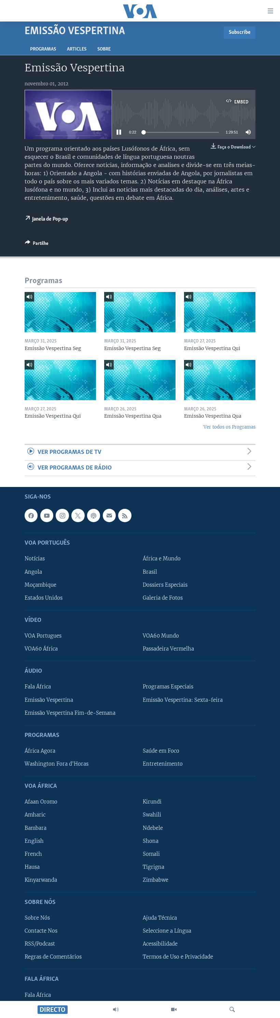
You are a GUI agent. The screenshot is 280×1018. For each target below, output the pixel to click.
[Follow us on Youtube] (46, 515)
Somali (151, 854)
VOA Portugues (43, 636)
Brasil (150, 572)
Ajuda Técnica (160, 918)
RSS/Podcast (40, 944)
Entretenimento (163, 764)
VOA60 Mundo (161, 636)
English (34, 841)
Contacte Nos (41, 931)
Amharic (35, 815)
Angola (33, 572)
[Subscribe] (109, 515)
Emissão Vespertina (49, 700)
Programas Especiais (168, 687)
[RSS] (124, 515)
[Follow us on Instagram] (62, 515)
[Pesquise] (232, 1009)
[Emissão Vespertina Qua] (140, 380)
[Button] (36, 244)
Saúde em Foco (161, 751)
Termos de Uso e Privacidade (178, 957)
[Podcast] (93, 515)
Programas (43, 49)
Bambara (35, 828)
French (33, 854)
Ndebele (153, 828)
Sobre (104, 49)
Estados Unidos (43, 598)
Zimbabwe (155, 880)
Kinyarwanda (41, 880)
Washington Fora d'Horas (56, 764)
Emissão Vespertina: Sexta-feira (183, 700)
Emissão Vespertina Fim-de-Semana (70, 713)
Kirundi (152, 802)
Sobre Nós (37, 918)
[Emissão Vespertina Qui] (219, 312)
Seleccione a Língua (167, 931)
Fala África (38, 687)
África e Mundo (162, 559)
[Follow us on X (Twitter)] (77, 515)
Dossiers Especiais (165, 585)
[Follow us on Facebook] (31, 515)
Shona (150, 841)
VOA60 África (41, 649)
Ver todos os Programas (229, 427)
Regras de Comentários (53, 957)
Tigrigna (153, 867)
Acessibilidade (160, 944)
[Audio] (116, 1009)
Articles (76, 49)
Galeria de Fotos (163, 598)
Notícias (35, 559)
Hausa (32, 867)
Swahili (152, 815)
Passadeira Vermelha (168, 649)
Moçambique (40, 585)
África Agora (40, 751)
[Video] (174, 1009)
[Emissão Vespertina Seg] (60, 312)
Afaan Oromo (41, 802)
